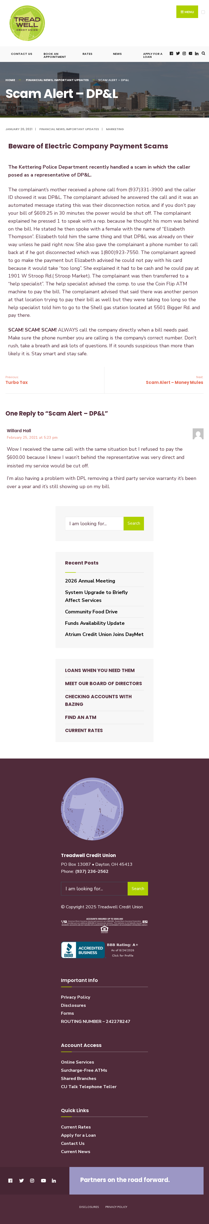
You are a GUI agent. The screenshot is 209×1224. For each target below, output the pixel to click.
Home (10, 80)
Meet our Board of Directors (103, 683)
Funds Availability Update (95, 623)
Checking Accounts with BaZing (98, 700)
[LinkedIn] (196, 53)
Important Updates (71, 80)
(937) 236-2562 (92, 871)
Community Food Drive (91, 611)
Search (134, 523)
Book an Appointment (55, 55)
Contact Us (21, 54)
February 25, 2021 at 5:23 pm (32, 437)
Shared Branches (78, 1079)
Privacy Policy (75, 997)
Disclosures (73, 1005)
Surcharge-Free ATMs (84, 1070)
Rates (87, 54)
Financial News (39, 80)
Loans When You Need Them (100, 670)
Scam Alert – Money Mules (174, 380)
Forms (67, 1013)
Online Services (77, 1062)
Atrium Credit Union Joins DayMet (104, 634)
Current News (75, 1152)
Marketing (115, 129)
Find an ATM (80, 717)
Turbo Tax (16, 380)
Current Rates (84, 730)
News (117, 54)
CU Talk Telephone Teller (88, 1087)
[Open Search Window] (203, 53)
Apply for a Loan (152, 55)
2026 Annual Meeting (90, 581)
